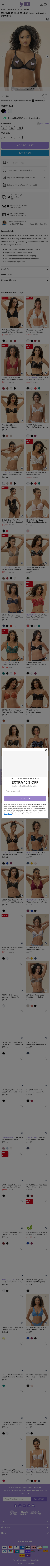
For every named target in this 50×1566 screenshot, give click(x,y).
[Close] (46, 750)
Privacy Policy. (8, 814)
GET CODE (25, 798)
